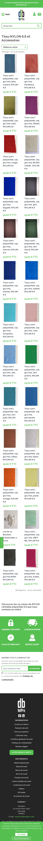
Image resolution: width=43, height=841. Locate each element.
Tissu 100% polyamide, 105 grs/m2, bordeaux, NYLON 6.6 (31, 81)
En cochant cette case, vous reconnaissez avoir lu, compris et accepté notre (21, 676)
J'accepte (21, 834)
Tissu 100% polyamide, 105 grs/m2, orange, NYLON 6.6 (10, 495)
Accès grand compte (21, 752)
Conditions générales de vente (22, 739)
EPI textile (21, 792)
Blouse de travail (21, 770)
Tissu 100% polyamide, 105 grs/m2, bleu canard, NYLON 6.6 (10, 81)
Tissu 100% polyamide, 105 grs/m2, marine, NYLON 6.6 (10, 288)
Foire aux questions (21, 732)
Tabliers (21, 789)
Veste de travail (21, 766)
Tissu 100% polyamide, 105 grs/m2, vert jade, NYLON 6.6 (10, 414)
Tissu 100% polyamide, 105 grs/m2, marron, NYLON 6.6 (10, 246)
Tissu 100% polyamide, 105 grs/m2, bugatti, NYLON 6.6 (10, 204)
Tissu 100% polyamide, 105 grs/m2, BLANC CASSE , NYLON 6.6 (32, 162)
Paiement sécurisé (21, 728)
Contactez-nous (21, 735)
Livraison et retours (21, 724)
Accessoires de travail (21, 796)
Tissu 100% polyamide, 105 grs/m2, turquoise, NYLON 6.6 (10, 330)
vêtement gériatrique (21, 763)
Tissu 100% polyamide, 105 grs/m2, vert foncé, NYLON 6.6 (31, 246)
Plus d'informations (21, 838)
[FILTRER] (1, 546)
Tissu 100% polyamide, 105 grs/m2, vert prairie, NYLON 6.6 (31, 372)
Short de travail (21, 774)
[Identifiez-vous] (34, 14)
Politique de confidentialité (21, 743)
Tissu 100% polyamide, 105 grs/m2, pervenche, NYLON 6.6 (31, 414)
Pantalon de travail (21, 778)
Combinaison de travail (21, 785)
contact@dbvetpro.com (24, 817)
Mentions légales (21, 746)
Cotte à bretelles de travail (21, 781)
